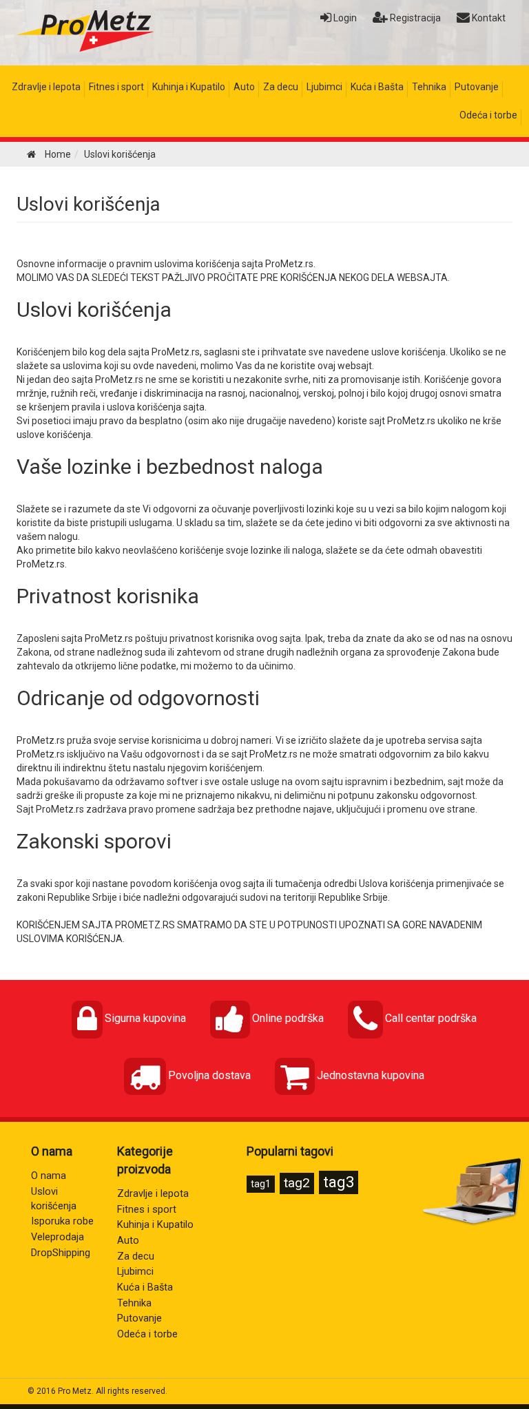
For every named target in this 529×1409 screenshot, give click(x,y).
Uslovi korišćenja (88, 204)
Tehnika (429, 86)
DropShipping (60, 1253)
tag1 (261, 1183)
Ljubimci (324, 86)
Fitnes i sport (116, 86)
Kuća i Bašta (377, 86)
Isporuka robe (62, 1221)
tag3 (338, 1182)
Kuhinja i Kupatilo (188, 86)
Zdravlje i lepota (46, 86)
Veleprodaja (57, 1237)
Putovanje (477, 86)
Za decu (280, 86)
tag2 (297, 1183)
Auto (244, 86)
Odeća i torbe (488, 115)
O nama (48, 1176)
